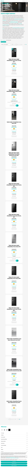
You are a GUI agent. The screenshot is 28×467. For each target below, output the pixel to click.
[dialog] (14, 459)
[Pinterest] (9, 430)
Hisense (2, 449)
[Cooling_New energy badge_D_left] (14, 345)
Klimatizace (2, 443)
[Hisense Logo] (14, 426)
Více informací (14, 73)
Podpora (2, 451)
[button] (17, 106)
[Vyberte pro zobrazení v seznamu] (12, 44)
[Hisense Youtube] (7, 430)
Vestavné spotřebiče (4, 439)
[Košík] (24, 1)
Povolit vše (14, 461)
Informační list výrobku (14, 67)
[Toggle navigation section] (27, 433)
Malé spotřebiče (3, 441)
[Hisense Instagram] (4, 430)
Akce (1, 447)
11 (24, 44)
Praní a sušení (3, 437)
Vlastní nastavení (14, 465)
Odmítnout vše (14, 463)
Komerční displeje (3, 445)
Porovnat (14, 71)
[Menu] (26, 1)
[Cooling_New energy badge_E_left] (14, 66)
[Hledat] (25, 1)
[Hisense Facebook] (2, 430)
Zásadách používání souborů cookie (10, 457)
